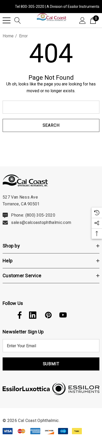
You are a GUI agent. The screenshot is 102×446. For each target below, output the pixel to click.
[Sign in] (82, 20)
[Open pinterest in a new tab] (48, 315)
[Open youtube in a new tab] (63, 315)
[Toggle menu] (6, 20)
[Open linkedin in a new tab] (32, 315)
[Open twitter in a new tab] (6, 315)
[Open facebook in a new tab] (18, 315)
